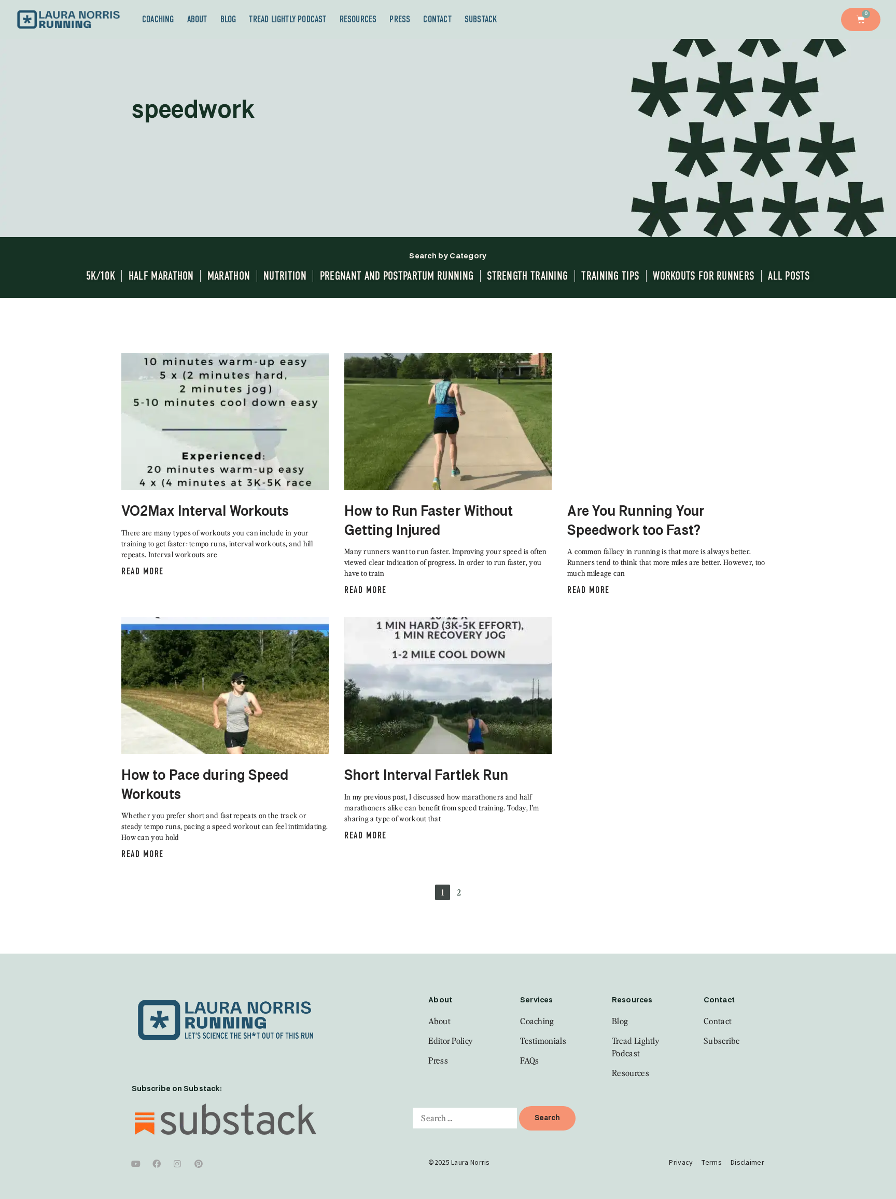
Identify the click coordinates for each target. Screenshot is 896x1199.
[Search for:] (465, 1118)
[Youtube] (136, 1164)
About (197, 19)
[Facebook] (156, 1164)
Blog (228, 19)
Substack (481, 19)
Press (399, 19)
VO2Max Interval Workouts (205, 512)
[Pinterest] (198, 1164)
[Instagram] (178, 1164)
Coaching (158, 19)
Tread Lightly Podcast (287, 19)
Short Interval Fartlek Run (426, 776)
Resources (358, 19)
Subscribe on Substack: (177, 1089)
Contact (437, 19)
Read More (142, 571)
